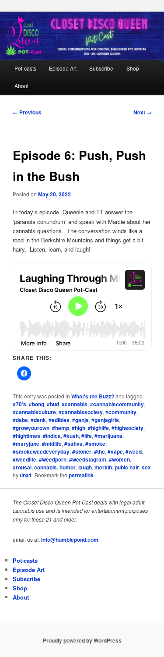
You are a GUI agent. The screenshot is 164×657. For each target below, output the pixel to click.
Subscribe (101, 68)
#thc (99, 451)
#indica (52, 436)
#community (120, 412)
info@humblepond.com (69, 539)
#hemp (60, 428)
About (21, 85)
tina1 (26, 475)
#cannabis (74, 404)
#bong (36, 404)
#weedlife (24, 459)
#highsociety (127, 428)
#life (86, 436)
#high (78, 428)
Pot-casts (25, 68)
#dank (38, 420)
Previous (27, 112)
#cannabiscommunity (117, 404)
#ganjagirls (105, 420)
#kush (71, 436)
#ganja (80, 420)
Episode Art (63, 68)
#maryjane (26, 443)
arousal (22, 467)
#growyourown (31, 428)
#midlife (52, 443)
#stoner (81, 451)
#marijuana (108, 436)
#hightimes (26, 436)
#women (119, 459)
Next (142, 112)
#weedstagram (87, 459)
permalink (81, 475)
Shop (132, 68)
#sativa (73, 443)
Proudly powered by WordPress (82, 640)
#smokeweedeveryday (41, 451)
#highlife (98, 428)
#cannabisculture (34, 412)
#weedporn (52, 459)
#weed (134, 451)
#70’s (19, 404)
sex (146, 467)
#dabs (20, 420)
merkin (103, 467)
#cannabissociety (81, 412)
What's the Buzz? (92, 396)
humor (67, 467)
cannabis (45, 467)
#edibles (59, 420)
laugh (85, 467)
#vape (115, 451)
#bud (53, 404)
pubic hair (127, 467)
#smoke (95, 443)
